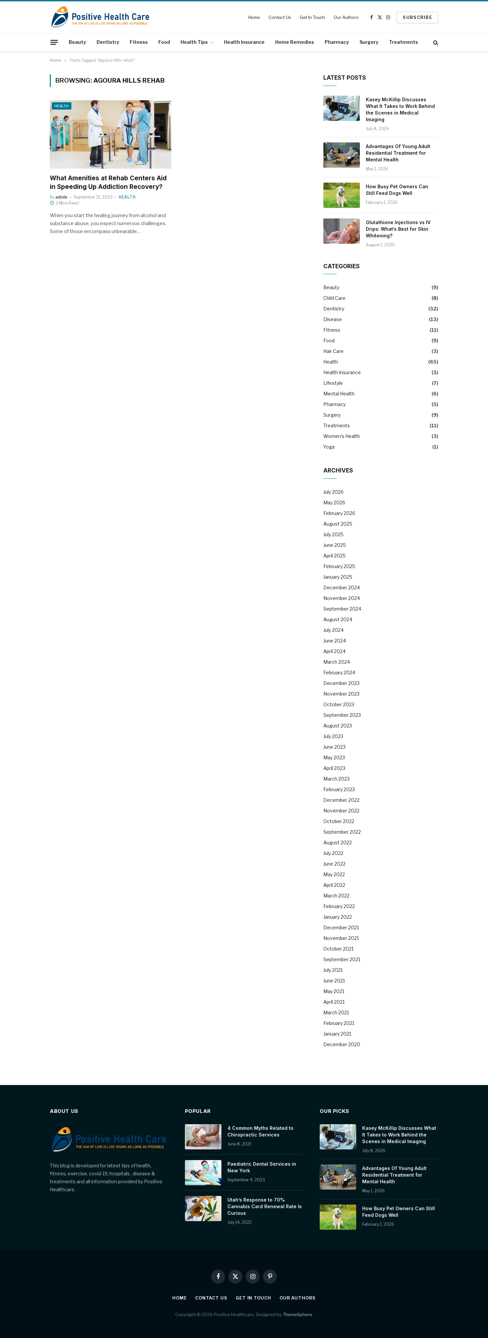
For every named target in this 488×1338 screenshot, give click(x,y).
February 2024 (339, 672)
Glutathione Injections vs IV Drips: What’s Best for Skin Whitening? (398, 228)
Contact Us (280, 17)
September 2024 (342, 609)
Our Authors (346, 17)
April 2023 (334, 768)
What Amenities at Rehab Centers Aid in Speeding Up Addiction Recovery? (108, 182)
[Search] (435, 42)
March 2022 (336, 895)
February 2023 (339, 789)
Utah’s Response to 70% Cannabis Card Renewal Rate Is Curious (264, 1206)
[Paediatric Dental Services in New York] (203, 1172)
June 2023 (334, 747)
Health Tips (194, 42)
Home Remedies (294, 42)
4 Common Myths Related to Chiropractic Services (260, 1131)
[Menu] (54, 42)
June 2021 (334, 980)
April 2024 (334, 651)
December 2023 (341, 683)
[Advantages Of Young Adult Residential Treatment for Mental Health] (341, 155)
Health (61, 106)
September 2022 (342, 832)
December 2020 (341, 1044)
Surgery (369, 42)
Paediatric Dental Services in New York (261, 1167)
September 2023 (342, 715)
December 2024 (341, 587)
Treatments (403, 42)
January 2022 (337, 917)
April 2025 (334, 555)
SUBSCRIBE (417, 17)
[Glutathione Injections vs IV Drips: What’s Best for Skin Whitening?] (341, 231)
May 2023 (334, 757)
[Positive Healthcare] (100, 17)
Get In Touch (312, 17)
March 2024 (336, 662)
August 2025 (337, 524)
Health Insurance (244, 42)
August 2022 (337, 842)
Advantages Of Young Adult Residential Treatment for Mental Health (398, 152)
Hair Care (333, 351)
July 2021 (333, 970)
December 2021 (341, 927)
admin (61, 197)
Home (254, 17)
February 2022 (339, 906)
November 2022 (341, 810)
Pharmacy (337, 42)
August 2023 (337, 725)
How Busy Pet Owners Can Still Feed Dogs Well (397, 190)
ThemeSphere (297, 1314)
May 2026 (334, 502)
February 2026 (339, 513)
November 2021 (341, 938)
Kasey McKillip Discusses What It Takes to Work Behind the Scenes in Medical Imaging (400, 109)
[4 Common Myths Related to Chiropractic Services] (203, 1136)
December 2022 (341, 800)
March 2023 (336, 779)
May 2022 (334, 874)
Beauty (77, 42)
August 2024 (337, 619)
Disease (332, 319)
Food (164, 42)
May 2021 (333, 991)
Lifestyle (333, 383)
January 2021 (337, 1034)
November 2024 (341, 598)
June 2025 (334, 545)
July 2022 (333, 853)
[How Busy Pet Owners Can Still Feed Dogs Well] (341, 195)
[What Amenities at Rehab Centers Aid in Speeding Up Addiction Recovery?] (110, 134)
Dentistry (108, 42)
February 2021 (338, 1023)
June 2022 (334, 864)
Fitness (139, 42)
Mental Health (339, 393)
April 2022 (334, 885)
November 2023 (341, 694)
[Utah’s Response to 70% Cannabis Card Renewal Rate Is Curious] (203, 1208)
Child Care (334, 298)
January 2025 (337, 577)
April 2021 (334, 1002)
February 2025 (339, 566)
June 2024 (334, 640)
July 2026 (333, 492)
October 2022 (338, 821)
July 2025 (333, 534)
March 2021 (336, 1012)
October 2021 (338, 949)
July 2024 (333, 630)
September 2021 (341, 959)
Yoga (329, 447)
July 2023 (333, 736)
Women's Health (341, 436)
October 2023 (338, 704)
